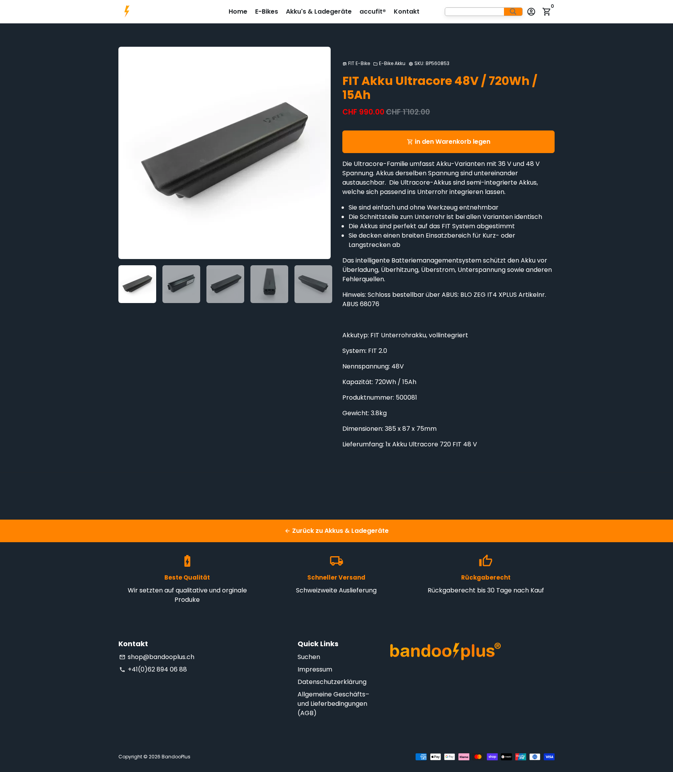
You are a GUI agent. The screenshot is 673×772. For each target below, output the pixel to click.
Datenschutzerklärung (332, 681)
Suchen (309, 656)
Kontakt (406, 11)
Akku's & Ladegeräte (319, 11)
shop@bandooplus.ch (156, 656)
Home (238, 11)
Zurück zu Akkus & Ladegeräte (336, 530)
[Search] (513, 12)
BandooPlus (176, 756)
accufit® (372, 11)
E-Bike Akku (389, 63)
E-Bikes (266, 11)
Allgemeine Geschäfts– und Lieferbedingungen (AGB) (333, 703)
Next (320, 153)
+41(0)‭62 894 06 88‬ (153, 669)
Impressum (315, 669)
